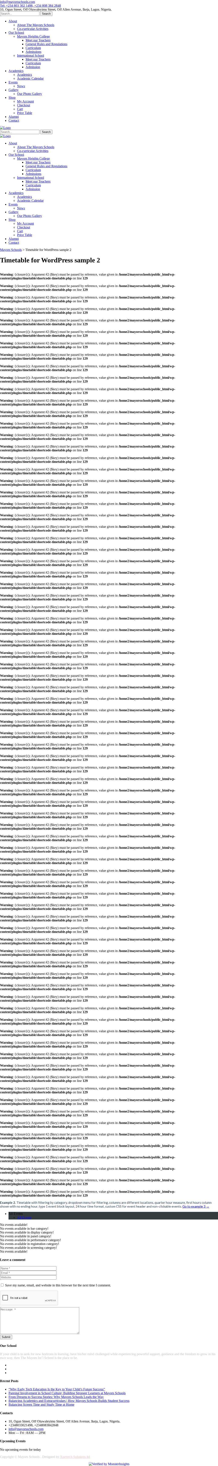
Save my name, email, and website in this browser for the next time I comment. (58, 1285)
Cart (20, 109)
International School (30, 55)
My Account (25, 101)
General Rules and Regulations (46, 44)
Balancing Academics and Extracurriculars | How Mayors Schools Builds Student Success (69, 1401)
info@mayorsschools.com (17, 2)
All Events (16, 1213)
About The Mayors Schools (35, 25)
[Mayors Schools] (5, 128)
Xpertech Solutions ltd (75, 1457)
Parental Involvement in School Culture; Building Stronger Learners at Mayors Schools (67, 1393)
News (21, 86)
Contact (14, 120)
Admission (33, 67)
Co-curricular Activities (32, 29)
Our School (16, 32)
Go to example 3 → (195, 1206)
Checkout (23, 105)
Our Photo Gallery (29, 94)
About (13, 21)
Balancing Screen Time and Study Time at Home (41, 1404)
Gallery (14, 90)
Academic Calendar (30, 78)
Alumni (14, 116)
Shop (12, 97)
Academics (16, 71)
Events (13, 82)
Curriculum (33, 48)
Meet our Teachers (38, 40)
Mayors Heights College (33, 36)
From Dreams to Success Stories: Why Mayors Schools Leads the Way (56, 1397)
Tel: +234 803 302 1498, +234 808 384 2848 (30, 5)
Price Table (24, 113)
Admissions (33, 52)
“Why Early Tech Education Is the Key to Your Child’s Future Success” (57, 1389)
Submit (6, 1337)
